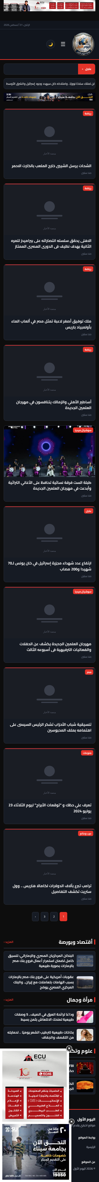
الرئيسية (90, 1147)
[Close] (69, 1048)
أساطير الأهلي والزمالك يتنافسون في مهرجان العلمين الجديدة (53, 404)
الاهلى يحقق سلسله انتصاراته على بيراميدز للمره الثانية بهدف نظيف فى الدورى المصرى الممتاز (51, 243)
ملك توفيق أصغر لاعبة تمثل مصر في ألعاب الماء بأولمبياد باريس (51, 324)
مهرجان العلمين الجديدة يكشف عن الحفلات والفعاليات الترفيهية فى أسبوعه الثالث (55, 646)
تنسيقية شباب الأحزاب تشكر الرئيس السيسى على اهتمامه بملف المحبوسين (50, 727)
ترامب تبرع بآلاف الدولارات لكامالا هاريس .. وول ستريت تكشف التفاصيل (52, 888)
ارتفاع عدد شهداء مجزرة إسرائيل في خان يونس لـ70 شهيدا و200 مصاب (49, 566)
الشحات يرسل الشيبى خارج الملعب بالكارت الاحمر (51, 165)
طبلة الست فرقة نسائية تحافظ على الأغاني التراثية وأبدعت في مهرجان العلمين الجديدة (49, 485)
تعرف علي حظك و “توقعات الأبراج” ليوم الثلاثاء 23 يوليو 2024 (50, 808)
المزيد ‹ (8, 941)
